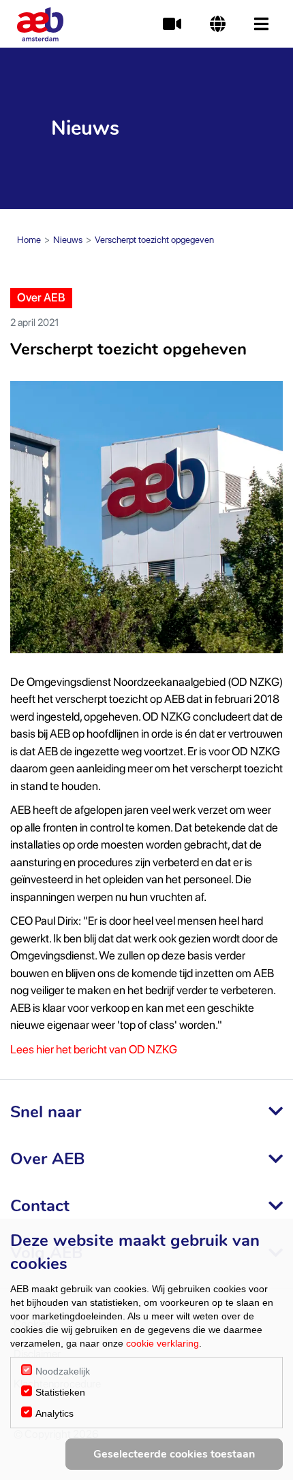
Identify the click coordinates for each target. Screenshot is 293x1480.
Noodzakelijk (62, 1371)
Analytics (54, 1413)
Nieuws (67, 239)
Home (29, 239)
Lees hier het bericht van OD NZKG (93, 1049)
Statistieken (60, 1392)
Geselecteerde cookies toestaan (174, 1454)
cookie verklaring (162, 1343)
